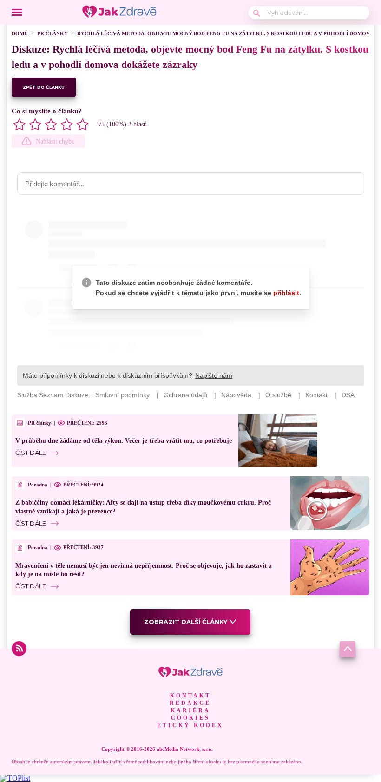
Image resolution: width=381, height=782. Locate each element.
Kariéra (190, 710)
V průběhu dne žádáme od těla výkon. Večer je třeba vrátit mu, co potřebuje (123, 440)
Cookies (190, 718)
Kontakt (190, 695)
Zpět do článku (44, 87)
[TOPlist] (15, 778)
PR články (52, 33)
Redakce (190, 703)
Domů (20, 33)
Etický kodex (190, 725)
